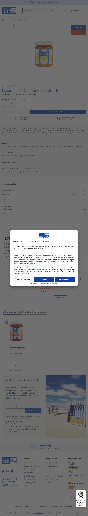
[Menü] (84, 491)
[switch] (81, 504)
